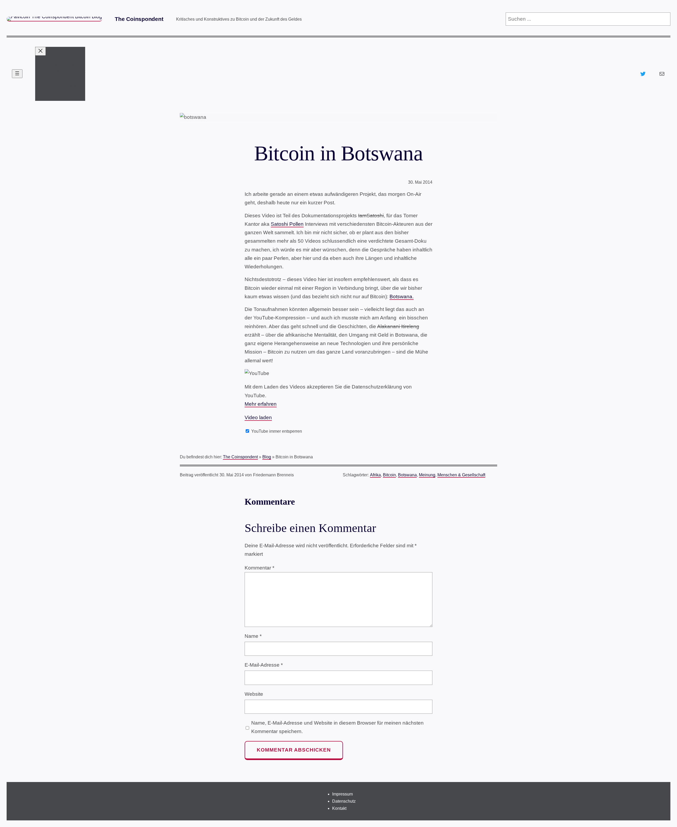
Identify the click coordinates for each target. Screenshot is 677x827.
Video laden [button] (258, 417)
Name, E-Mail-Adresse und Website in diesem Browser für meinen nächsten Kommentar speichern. (337, 727)
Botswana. (402, 296)
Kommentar (259, 568)
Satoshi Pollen (287, 224)
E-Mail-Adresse (264, 665)
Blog (266, 457)
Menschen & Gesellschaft (461, 475)
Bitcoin (389, 475)
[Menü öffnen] (17, 73)
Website (254, 694)
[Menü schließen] (40, 51)
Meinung (427, 475)
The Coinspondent (139, 19)
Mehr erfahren (261, 404)
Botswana (407, 475)
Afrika (375, 475)
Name (253, 636)
